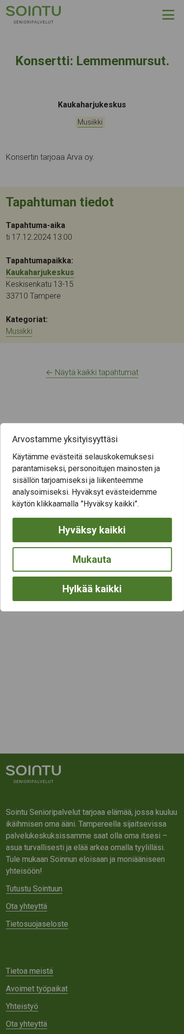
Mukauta (92, 559)
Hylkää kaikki (92, 589)
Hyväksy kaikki (92, 530)
